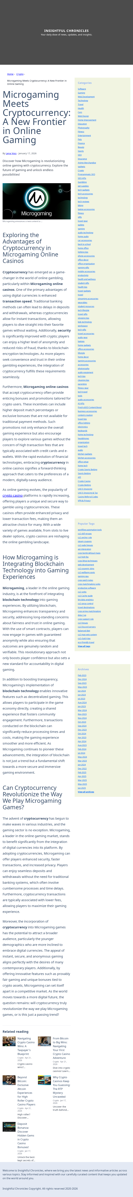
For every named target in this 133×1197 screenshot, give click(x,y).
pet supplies (83, 186)
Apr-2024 (82, 741)
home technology (85, 434)
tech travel (82, 391)
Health (81, 108)
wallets (81, 224)
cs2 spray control (85, 603)
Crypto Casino (84, 481)
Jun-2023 (82, 694)
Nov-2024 (82, 718)
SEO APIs (82, 178)
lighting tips (83, 252)
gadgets (81, 166)
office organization (86, 263)
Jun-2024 (82, 691)
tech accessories (85, 193)
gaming (81, 228)
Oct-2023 (82, 722)
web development (86, 564)
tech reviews (83, 201)
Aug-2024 (82, 702)
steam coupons (85, 541)
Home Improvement (87, 120)
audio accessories (86, 399)
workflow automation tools (90, 529)
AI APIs (81, 403)
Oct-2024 (82, 733)
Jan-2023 (82, 706)
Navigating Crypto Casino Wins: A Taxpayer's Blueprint (26, 1046)
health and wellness (87, 279)
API (79, 477)
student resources (86, 306)
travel (80, 294)
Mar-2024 (82, 710)
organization (83, 442)
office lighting (84, 423)
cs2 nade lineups (85, 545)
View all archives (86, 792)
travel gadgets (84, 291)
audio (80, 450)
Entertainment (84, 135)
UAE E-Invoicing (85, 489)
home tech (82, 465)
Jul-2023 (81, 698)
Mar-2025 (82, 780)
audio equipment (85, 372)
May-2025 (82, 784)
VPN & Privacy (84, 500)
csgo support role (86, 619)
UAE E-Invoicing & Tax (88, 492)
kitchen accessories (87, 458)
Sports (81, 151)
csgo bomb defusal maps (89, 553)
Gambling (82, 182)
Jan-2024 (82, 764)
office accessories (86, 349)
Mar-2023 (82, 760)
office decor (83, 259)
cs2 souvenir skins (86, 568)
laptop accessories (86, 209)
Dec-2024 (82, 679)
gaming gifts (83, 267)
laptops (81, 341)
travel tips (82, 419)
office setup (83, 461)
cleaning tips (83, 380)
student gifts (83, 283)
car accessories (85, 240)
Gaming (81, 92)
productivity (83, 275)
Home (10, 74)
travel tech (82, 446)
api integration (84, 549)
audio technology (85, 232)
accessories (83, 364)
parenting (82, 384)
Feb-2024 (82, 749)
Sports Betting (84, 473)
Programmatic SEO (86, 174)
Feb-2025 (82, 772)
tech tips (81, 376)
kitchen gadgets (85, 454)
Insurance (82, 158)
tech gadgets (84, 190)
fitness (81, 213)
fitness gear (83, 388)
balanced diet (84, 630)
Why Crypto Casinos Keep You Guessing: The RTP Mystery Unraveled (61, 1086)
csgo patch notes (85, 580)
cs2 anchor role (85, 537)
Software (82, 89)
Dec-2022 (82, 768)
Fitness (81, 131)
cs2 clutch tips (84, 638)
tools (80, 395)
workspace (83, 325)
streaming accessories (88, 298)
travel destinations (86, 607)
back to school (84, 244)
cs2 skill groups (85, 533)
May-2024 (82, 757)
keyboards (82, 430)
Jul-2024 (81, 753)
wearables (82, 302)
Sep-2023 (82, 683)
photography (83, 368)
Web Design (83, 116)
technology (83, 197)
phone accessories (86, 256)
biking (80, 205)
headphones (83, 438)
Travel (80, 104)
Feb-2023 (82, 675)
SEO (80, 155)
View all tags (84, 646)
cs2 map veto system (87, 634)
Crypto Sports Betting (87, 469)
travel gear (83, 221)
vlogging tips (83, 318)
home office (83, 248)
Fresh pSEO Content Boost (90, 407)
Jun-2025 (82, 788)
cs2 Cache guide (85, 595)
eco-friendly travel (86, 642)
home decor (83, 357)
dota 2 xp (82, 615)
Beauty (81, 147)
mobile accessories (86, 271)
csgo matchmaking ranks (89, 584)
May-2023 (82, 687)
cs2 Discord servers (87, 626)
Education (82, 123)
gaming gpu (83, 576)
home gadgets (84, 345)
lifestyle (81, 353)
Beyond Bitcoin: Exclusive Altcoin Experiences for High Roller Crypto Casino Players (26, 1090)
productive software (87, 588)
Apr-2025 (82, 776)
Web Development (86, 96)
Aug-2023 (82, 745)
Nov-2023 (82, 714)
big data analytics (86, 599)
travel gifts (82, 314)
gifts (80, 217)
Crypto (20, 74)
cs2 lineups (83, 623)
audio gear (83, 337)
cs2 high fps (83, 557)
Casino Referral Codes (88, 496)
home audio (83, 236)
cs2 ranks (82, 591)
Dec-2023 (82, 729)
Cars (80, 112)
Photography (83, 127)
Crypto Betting (84, 485)
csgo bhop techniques (87, 560)
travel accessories (86, 333)
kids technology (85, 322)
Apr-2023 (82, 737)
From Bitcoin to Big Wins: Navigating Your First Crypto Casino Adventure (61, 1048)
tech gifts (82, 329)
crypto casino (13, 495)
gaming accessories (87, 360)
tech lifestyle (83, 310)
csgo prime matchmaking (89, 611)
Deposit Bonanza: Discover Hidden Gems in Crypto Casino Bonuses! (26, 1135)
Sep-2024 (82, 725)
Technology (83, 100)
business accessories (87, 411)
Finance (81, 143)
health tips (82, 287)
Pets (80, 139)
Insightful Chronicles (66, 30)
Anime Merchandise (87, 162)
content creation (85, 415)
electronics (83, 426)
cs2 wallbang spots (86, 572)
